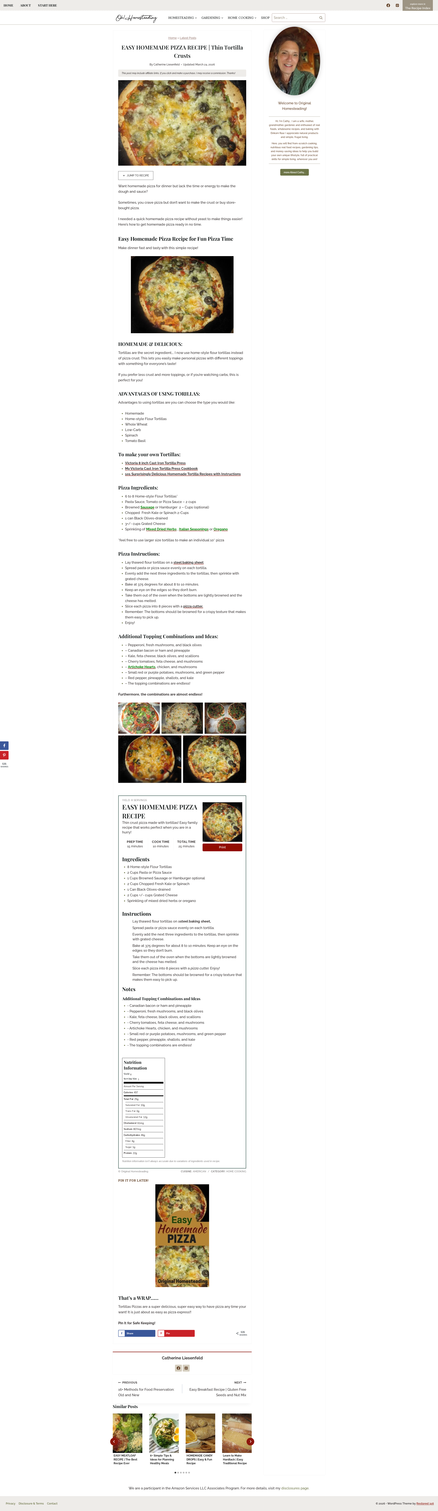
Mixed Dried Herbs (161, 529)
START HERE (47, 5)
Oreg (218, 529)
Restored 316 (425, 1503)
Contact (52, 1503)
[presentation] (127, 1433)
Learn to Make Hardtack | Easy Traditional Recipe (235, 1459)
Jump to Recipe (137, 175)
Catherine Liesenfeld (166, 64)
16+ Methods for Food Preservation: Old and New (146, 1389)
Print (222, 847)
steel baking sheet (188, 562)
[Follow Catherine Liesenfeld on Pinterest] (186, 1368)
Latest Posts (188, 38)
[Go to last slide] (114, 1441)
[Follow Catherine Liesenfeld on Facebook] (178, 1368)
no (226, 529)
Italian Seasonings (194, 529)
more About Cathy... (294, 172)
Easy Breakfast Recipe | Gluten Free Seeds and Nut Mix (217, 1389)
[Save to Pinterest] (4, 755)
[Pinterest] (397, 5)
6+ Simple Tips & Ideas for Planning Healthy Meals (162, 1459)
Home (172, 38)
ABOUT (25, 5)
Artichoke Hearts (141, 667)
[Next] (250, 1441)
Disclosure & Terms (31, 1503)
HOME (8, 5)
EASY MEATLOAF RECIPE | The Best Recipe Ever (125, 1459)
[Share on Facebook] (4, 745)
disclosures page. (295, 1488)
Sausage (147, 507)
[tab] (175, 1472)
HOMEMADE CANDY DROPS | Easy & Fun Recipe (199, 1459)
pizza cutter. (193, 606)
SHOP (265, 17)
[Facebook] (388, 5)
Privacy (10, 1503)
